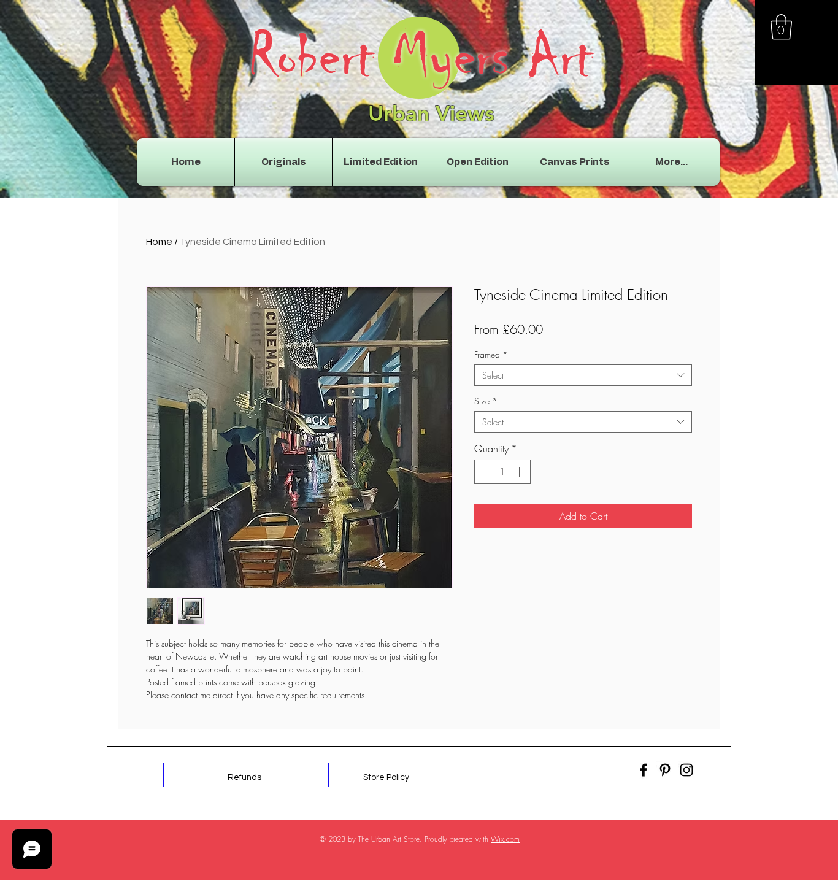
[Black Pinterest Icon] (665, 770)
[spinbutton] (502, 471)
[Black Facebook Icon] (643, 770)
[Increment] (520, 471)
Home (159, 242)
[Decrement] (484, 471)
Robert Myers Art (420, 56)
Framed (491, 354)
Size (486, 401)
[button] (781, 27)
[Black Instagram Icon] (686, 770)
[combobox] (583, 375)
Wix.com (505, 839)
